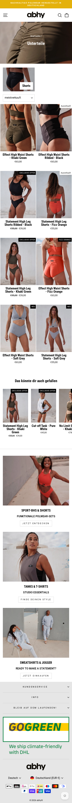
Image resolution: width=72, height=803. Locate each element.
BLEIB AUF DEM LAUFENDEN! (35, 707)
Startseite (35, 36)
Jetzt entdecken (36, 523)
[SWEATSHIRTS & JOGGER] (36, 633)
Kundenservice (35, 687)
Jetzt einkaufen (36, 676)
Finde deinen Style (36, 599)
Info (35, 697)
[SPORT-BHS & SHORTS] (36, 480)
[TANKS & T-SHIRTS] (36, 557)
